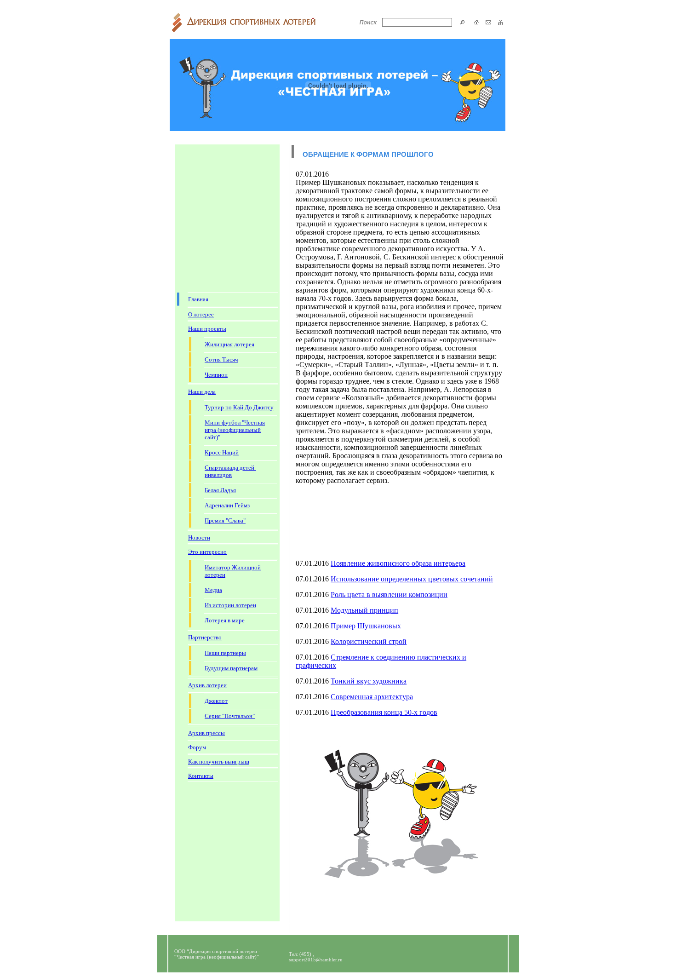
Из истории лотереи (230, 605)
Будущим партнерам (231, 668)
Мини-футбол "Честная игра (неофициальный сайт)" (235, 430)
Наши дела (202, 391)
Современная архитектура (372, 697)
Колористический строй (369, 641)
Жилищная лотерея (229, 344)
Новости (199, 537)
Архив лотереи (207, 685)
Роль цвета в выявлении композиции (389, 594)
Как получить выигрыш (218, 761)
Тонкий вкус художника (369, 681)
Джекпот (216, 700)
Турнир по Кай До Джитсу (239, 407)
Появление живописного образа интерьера (398, 563)
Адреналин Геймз (227, 505)
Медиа (213, 589)
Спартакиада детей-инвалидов (230, 471)
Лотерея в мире (225, 620)
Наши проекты (207, 328)
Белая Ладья (220, 490)
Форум (197, 747)
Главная (198, 299)
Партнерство (205, 637)
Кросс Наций (222, 452)
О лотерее (201, 314)
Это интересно (207, 551)
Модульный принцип (364, 610)
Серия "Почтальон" (230, 716)
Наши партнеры (225, 652)
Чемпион (216, 374)
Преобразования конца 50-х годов (384, 712)
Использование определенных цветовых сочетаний (412, 579)
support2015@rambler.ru (316, 959)
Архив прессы (206, 733)
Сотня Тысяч (221, 359)
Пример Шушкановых (366, 626)
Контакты (200, 775)
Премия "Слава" (225, 520)
